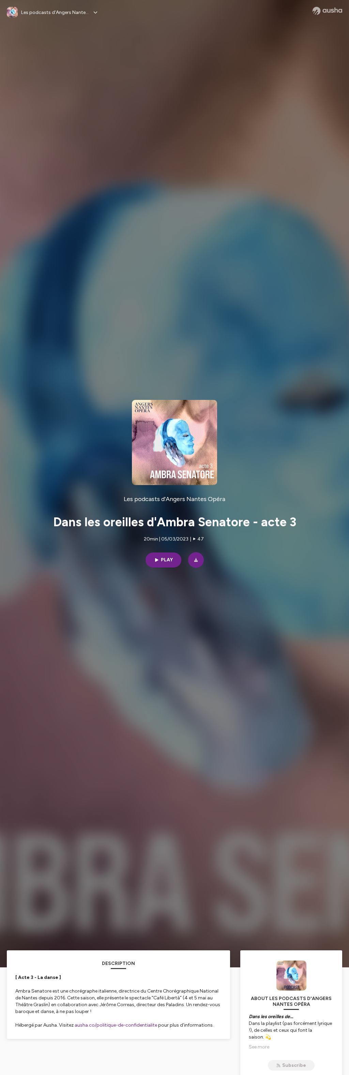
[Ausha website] (327, 11)
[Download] (196, 560)
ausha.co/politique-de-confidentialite (116, 1025)
